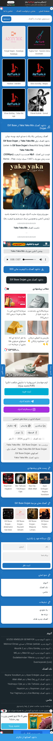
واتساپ (24, 425)
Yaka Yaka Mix (13, 445)
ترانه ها (44, 614)
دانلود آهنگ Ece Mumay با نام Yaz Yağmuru (30, 693)
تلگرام (10, 425)
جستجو (7, 19)
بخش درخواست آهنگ (25, 11)
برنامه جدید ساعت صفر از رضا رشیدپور (33, 706)
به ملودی (44, 610)
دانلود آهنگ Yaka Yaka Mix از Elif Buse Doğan (27, 127)
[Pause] (7, 375)
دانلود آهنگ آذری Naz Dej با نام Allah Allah (31, 679)
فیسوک (31, 432)
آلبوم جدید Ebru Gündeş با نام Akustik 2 (32, 648)
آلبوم (45, 583)
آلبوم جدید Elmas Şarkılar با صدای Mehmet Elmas (27, 644)
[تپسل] (4, 242)
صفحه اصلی (44, 11)
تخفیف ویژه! (14, 726)
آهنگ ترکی (11, 449)
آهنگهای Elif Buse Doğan (26, 453)
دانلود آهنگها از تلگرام (26, 737)
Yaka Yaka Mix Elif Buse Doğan (32, 449)
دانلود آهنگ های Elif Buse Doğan (26, 279)
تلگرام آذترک (24, 401)
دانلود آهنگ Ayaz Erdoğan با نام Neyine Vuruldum (27, 675)
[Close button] (50, 710)
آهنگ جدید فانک (40, 619)
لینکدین (38, 425)
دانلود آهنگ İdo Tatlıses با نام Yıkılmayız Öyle (29, 684)
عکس (45, 592)
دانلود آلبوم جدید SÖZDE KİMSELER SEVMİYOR (28, 639)
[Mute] (11, 375)
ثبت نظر (26, 565)
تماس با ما (8, 11)
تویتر (17, 432)
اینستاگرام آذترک (25, 409)
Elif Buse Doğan (29, 445)
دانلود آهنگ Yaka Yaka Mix (26, 457)
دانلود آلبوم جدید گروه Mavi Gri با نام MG (32, 653)
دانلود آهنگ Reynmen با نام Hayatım (33, 688)
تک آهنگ (37, 439)
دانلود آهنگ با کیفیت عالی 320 (24, 269)
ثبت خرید (26, 391)
